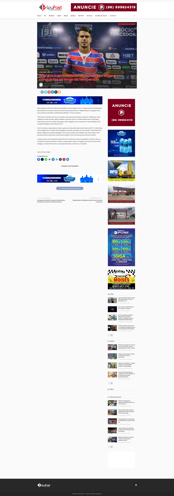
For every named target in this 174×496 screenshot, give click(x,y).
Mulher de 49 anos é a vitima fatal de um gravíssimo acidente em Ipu (126, 438)
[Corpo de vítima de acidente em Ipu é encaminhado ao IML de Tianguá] (112, 430)
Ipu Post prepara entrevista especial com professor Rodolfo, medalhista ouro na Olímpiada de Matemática (125, 317)
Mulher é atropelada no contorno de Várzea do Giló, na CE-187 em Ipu (126, 402)
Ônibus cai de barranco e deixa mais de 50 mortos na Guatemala (126, 355)
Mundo (73, 16)
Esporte (81, 16)
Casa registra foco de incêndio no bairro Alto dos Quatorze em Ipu (126, 420)
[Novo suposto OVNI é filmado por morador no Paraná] (112, 309)
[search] (134, 15)
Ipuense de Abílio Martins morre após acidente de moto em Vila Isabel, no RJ (126, 299)
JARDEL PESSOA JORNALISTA (51, 83)
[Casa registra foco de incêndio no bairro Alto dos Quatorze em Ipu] (112, 421)
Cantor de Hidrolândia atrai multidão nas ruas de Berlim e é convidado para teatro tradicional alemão (126, 374)
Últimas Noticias (101, 16)
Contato (113, 16)
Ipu (45, 16)
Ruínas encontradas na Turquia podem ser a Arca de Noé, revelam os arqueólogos (126, 364)
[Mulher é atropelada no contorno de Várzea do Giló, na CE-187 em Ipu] (112, 403)
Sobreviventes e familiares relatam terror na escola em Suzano (87, 201)
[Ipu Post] (44, 485)
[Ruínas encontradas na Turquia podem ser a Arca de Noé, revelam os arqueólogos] (112, 365)
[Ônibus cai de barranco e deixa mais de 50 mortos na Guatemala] (112, 356)
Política (89, 16)
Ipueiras (51, 16)
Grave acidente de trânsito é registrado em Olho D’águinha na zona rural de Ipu (126, 411)
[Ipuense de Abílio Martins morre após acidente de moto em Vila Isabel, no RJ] (112, 300)
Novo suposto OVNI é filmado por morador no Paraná (126, 307)
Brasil (66, 16)
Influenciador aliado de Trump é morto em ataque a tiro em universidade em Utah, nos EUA (126, 346)
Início (39, 16)
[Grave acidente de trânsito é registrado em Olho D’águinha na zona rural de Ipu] (112, 412)
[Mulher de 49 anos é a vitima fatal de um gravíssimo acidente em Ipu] (112, 439)
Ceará (59, 16)
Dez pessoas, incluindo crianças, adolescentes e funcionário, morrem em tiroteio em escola (51, 201)
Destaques (43, 72)
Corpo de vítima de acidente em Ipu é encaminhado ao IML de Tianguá (126, 429)
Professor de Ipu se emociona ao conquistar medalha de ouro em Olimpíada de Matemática (126, 327)
